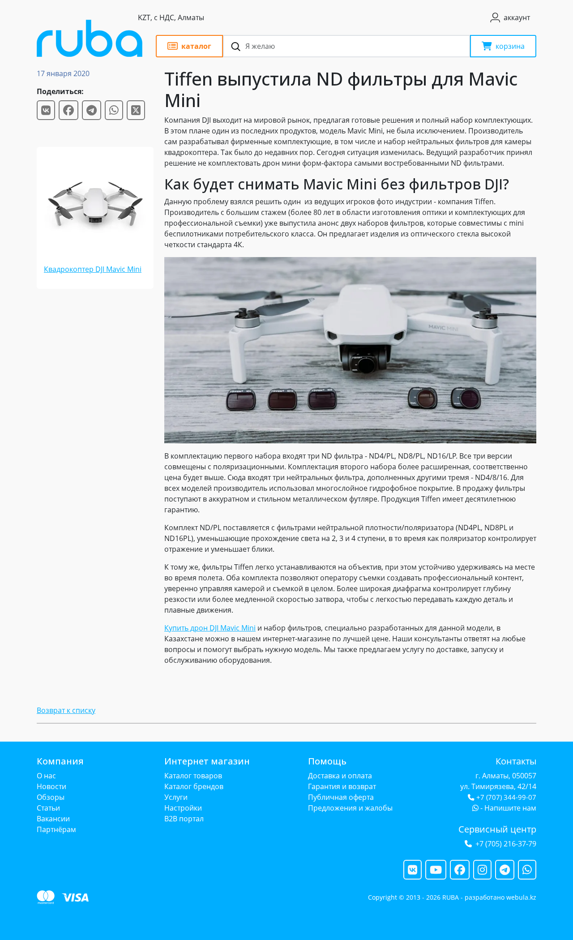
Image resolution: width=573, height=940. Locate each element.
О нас (46, 776)
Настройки (183, 808)
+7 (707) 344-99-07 (506, 797)
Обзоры (50, 797)
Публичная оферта (341, 797)
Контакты (516, 761)
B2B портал (184, 819)
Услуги (176, 797)
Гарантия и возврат (342, 786)
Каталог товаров (193, 776)
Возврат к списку (66, 710)
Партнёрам (56, 829)
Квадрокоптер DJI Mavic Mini (92, 269)
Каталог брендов (193, 786)
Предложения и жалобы (350, 808)
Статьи (48, 808)
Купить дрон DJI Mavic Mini (210, 628)
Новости (51, 786)
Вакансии (53, 819)
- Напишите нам (507, 808)
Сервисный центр (497, 829)
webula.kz (521, 897)
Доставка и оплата (340, 776)
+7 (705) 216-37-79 (505, 844)
